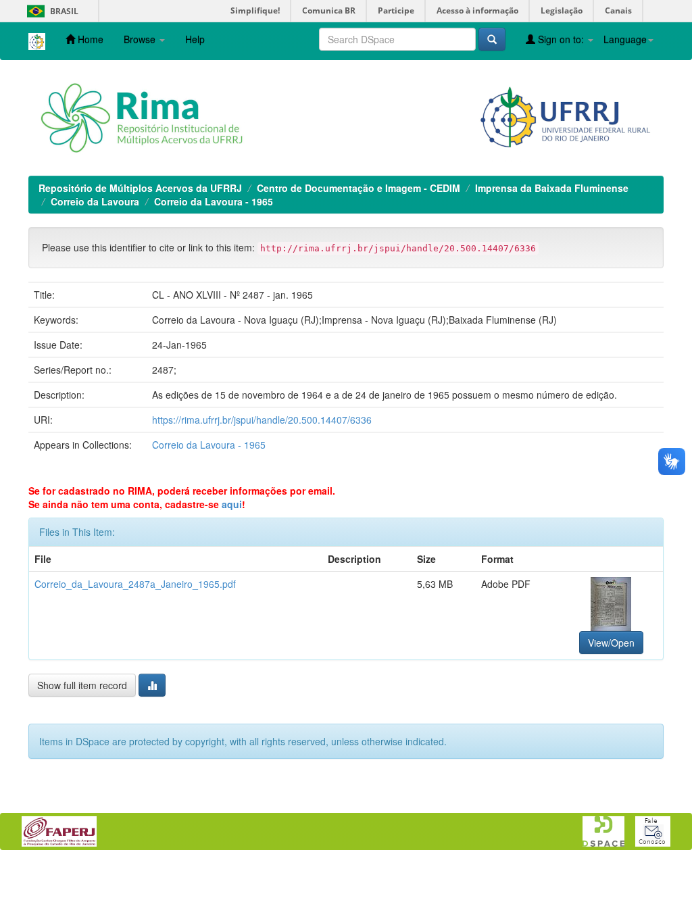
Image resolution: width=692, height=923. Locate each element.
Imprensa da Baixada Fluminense (551, 188)
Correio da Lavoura (95, 201)
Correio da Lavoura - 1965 (213, 201)
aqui (232, 504)
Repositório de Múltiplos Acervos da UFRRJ (140, 188)
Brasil (50, 11)
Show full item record (82, 685)
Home (89, 39)
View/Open (611, 642)
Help (195, 39)
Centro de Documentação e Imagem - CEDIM (358, 188)
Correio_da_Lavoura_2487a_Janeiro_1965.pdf (135, 584)
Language (625, 39)
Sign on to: (561, 39)
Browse (141, 39)
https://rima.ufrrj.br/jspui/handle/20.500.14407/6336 (262, 419)
